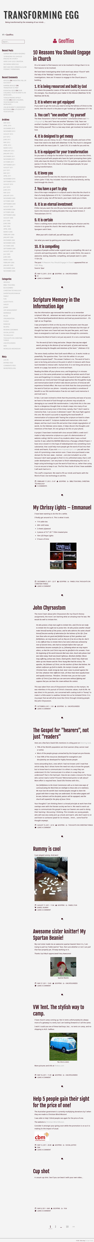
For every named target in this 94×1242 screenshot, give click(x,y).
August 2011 (8, 168)
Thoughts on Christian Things (80, 825)
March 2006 (7, 232)
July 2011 (6, 170)
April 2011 (7, 176)
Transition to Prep (10, 88)
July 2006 (6, 221)
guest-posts (8, 302)
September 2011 (9, 165)
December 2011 (9, 156)
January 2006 (8, 237)
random (6, 324)
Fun (77, 581)
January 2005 (8, 265)
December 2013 (9, 128)
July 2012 (6, 137)
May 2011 (6, 173)
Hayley (6, 304)
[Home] (3, 34)
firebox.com (59, 1066)
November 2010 (9, 179)
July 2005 (6, 254)
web (5, 346)
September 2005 (9, 249)
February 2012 (8, 151)
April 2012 (7, 145)
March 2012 (7, 148)
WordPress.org (9, 368)
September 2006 (9, 215)
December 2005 (9, 240)
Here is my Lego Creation (13, 61)
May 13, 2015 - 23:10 (44, 274)
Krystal (6, 80)
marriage (7, 313)
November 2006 (9, 209)
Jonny (5, 307)
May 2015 (6, 123)
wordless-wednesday (12, 349)
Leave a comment (44, 278)
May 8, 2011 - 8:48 (43, 1208)
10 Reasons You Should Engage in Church (58, 262)
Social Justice (71, 1145)
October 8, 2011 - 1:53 (45, 706)
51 (38, 276)
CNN (38, 1147)
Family (72, 581)
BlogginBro (8, 288)
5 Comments (42, 486)
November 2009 (9, 198)
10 (68, 1226)
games (39, 908)
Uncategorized (72, 274)
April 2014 (7, 126)
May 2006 (6, 226)
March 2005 (7, 260)
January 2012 (8, 154)
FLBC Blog (38, 265)
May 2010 (6, 193)
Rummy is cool (47, 849)
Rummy (45, 908)
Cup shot (41, 1171)
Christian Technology (12, 291)
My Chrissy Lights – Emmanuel (62, 507)
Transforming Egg (41, 15)
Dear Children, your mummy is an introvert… (14, 93)
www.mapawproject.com (67, 449)
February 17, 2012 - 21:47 (46, 481)
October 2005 (8, 246)
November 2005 (9, 243)
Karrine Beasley (9, 86)
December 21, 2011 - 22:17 (46, 581)
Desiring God (85, 743)
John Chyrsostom (49, 608)
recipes (6, 327)
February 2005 (8, 263)
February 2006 (8, 235)
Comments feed (9, 365)
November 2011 (9, 159)
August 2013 (8, 134)
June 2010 (7, 190)
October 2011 (8, 162)
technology (8, 335)
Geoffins (58, 274)
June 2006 (7, 223)
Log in (5, 360)
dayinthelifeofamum (11, 293)
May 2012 (6, 142)
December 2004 (9, 268)
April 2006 (7, 229)
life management (10, 310)
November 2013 (9, 131)
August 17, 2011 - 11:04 (45, 905)
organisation (8, 318)
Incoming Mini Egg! (11, 64)
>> (74, 1226)
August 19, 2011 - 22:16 (45, 825)
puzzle (6, 321)
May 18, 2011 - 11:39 (44, 1075)
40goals (6, 282)
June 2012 (7, 140)
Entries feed (8, 363)
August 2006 (8, 218)
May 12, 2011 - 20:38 (44, 1145)
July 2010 (6, 187)
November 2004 (9, 271)
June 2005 (7, 257)
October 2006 (8, 212)
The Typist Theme (89, 1240)
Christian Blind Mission (55, 1122)
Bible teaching (75, 481)
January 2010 (8, 195)
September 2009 (9, 204)
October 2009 (8, 201)
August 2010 (8, 184)
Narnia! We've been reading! (14, 54)
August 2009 (8, 207)
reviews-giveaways (10, 330)
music (5, 316)
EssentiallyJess (9, 91)
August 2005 (8, 251)
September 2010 (9, 181)
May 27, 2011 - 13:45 (44, 983)
